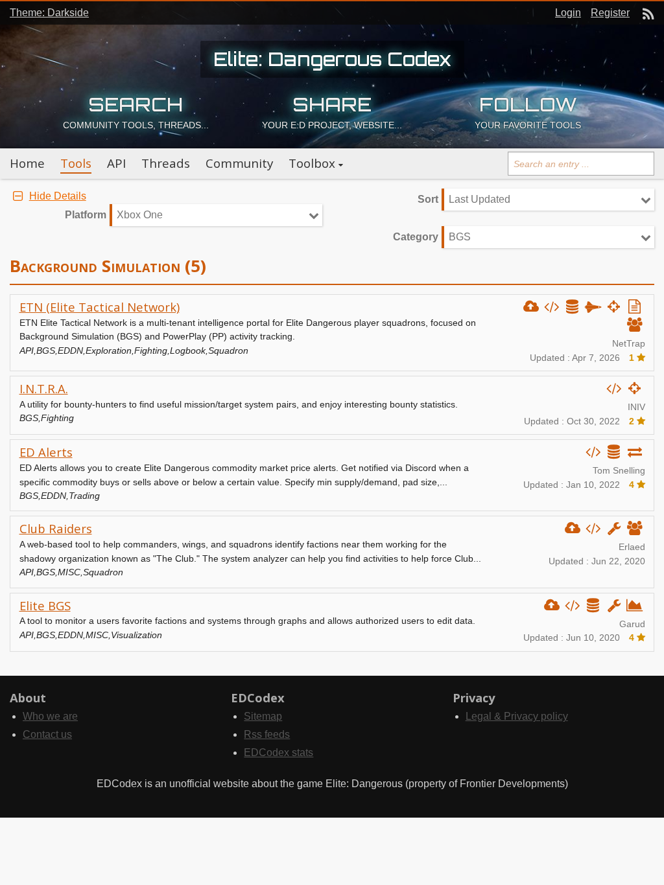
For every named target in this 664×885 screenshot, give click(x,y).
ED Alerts (46, 452)
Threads (165, 163)
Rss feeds (267, 734)
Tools (75, 163)
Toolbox (312, 163)
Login (568, 12)
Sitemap (263, 716)
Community (239, 163)
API (116, 163)
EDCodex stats (278, 752)
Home (27, 163)
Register (610, 12)
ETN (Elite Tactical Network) (99, 307)
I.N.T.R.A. (43, 388)
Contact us (47, 734)
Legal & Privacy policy (517, 716)
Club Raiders (55, 528)
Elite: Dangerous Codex (332, 59)
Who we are (50, 716)
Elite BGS (45, 605)
